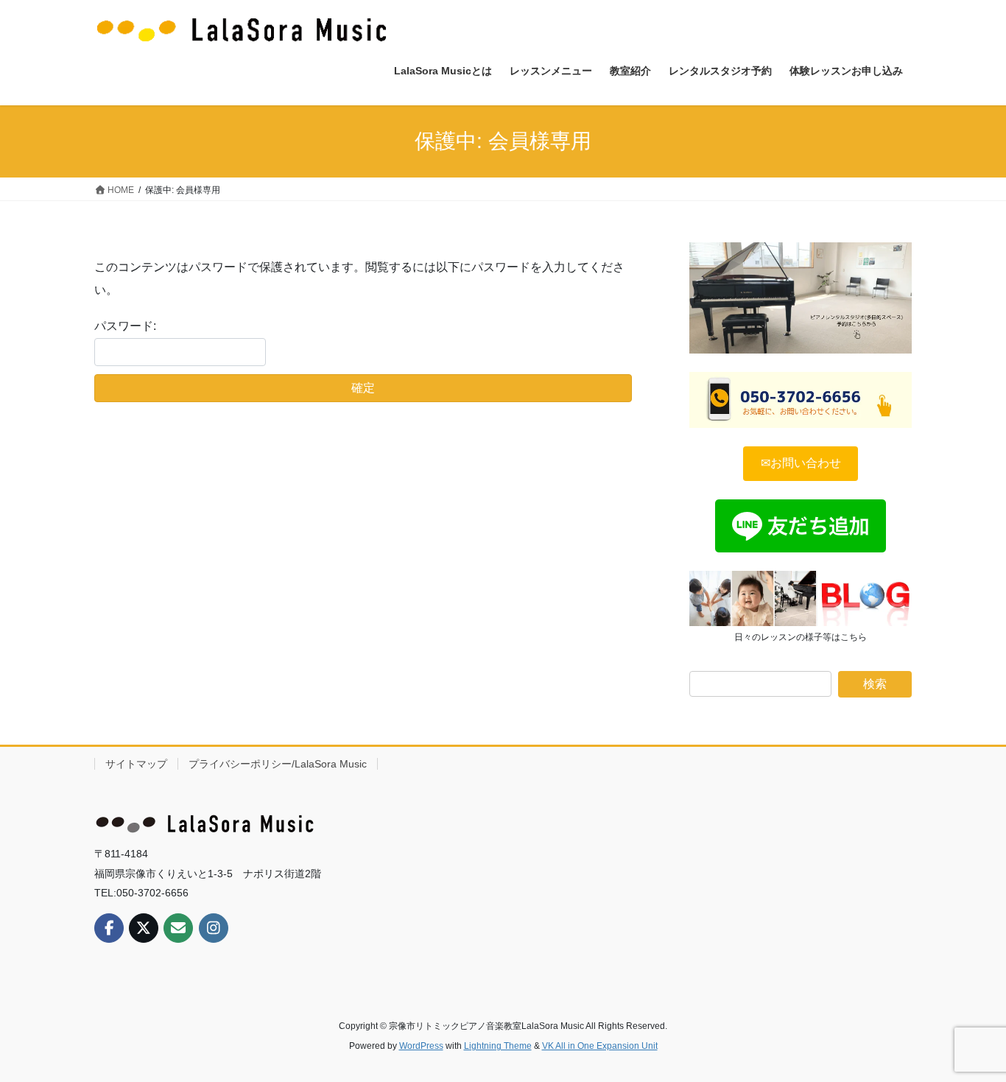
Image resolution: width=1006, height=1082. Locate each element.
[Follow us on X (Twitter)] (143, 928)
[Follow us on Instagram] (213, 928)
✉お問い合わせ (801, 463)
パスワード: (125, 326)
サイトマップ (136, 764)
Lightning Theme (498, 1046)
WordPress (421, 1046)
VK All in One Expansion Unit (600, 1046)
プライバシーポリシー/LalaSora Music (278, 764)
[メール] (178, 928)
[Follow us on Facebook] (109, 928)
